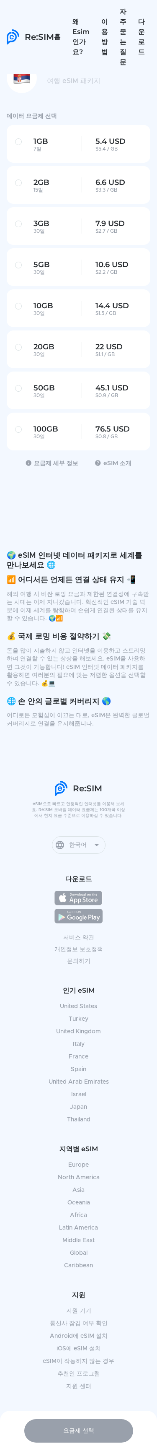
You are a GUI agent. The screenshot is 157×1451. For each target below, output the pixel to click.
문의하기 (78, 961)
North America (79, 1178)
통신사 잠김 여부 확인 (79, 1323)
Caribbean (78, 1266)
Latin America (78, 1228)
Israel (78, 1094)
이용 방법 (104, 37)
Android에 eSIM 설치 (79, 1336)
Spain (78, 1069)
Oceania (78, 1203)
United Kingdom (78, 1032)
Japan (78, 1107)
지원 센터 (78, 1386)
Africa (78, 1215)
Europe (78, 1165)
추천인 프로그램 (78, 1374)
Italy (79, 1044)
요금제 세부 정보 (56, 463)
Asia (78, 1190)
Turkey (78, 1019)
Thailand (78, 1120)
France (78, 1057)
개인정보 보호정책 (78, 949)
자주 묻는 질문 (123, 37)
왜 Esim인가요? (81, 37)
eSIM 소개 (117, 463)
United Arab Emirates (79, 1082)
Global (79, 1253)
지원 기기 (78, 1311)
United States (78, 1006)
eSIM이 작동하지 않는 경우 (78, 1361)
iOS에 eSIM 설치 (79, 1349)
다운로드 (141, 37)
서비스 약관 (78, 938)
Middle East (78, 1240)
